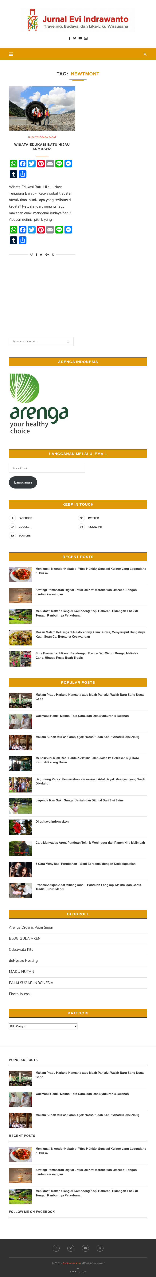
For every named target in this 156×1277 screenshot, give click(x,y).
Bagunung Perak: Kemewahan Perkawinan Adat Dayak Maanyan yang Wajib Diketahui (90, 781)
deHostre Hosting (23, 960)
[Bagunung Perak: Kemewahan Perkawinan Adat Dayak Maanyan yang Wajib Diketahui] (20, 784)
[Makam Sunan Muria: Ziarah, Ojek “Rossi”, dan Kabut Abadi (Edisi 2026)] (20, 742)
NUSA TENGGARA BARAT (42, 137)
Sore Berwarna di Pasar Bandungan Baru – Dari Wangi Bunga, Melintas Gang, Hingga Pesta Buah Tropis (87, 655)
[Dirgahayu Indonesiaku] (20, 827)
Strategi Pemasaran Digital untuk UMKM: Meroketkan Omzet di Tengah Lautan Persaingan (86, 592)
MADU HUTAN (21, 971)
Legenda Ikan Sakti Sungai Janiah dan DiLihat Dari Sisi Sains (80, 800)
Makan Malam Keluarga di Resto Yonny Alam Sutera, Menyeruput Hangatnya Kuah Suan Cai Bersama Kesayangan (91, 634)
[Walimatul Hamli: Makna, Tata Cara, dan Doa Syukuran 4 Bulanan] (20, 721)
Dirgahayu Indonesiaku (52, 821)
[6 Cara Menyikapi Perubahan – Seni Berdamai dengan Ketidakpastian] (20, 869)
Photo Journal (20, 994)
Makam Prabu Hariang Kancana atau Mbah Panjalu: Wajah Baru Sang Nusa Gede (90, 696)
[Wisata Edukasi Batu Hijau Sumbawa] (42, 108)
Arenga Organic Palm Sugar (31, 927)
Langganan (23, 482)
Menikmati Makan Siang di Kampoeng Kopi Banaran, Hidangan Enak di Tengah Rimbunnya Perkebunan (87, 613)
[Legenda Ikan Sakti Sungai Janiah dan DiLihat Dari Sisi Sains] (20, 806)
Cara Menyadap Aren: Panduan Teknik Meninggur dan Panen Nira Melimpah (90, 842)
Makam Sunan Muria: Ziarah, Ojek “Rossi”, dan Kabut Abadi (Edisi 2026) (87, 737)
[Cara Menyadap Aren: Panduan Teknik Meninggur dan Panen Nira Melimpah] (20, 848)
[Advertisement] (78, 293)
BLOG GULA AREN (25, 938)
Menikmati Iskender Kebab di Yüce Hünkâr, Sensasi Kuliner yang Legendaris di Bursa (91, 571)
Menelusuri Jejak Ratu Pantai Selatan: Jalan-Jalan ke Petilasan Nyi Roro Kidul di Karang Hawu (87, 760)
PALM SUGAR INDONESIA (31, 982)
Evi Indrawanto (72, 1263)
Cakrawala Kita (21, 949)
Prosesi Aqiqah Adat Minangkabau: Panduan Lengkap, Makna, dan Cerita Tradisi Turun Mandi (88, 887)
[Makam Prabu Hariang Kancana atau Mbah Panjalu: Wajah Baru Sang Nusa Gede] (20, 700)
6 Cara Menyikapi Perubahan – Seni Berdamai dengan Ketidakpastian (86, 863)
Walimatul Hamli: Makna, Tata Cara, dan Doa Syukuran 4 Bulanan (82, 715)
